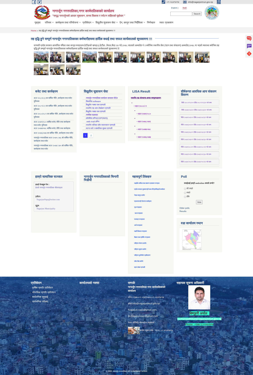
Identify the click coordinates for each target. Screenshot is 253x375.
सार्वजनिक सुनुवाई (40, 297)
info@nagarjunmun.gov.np (146, 303)
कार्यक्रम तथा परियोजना (66, 22)
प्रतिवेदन (87, 22)
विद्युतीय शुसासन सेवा (105, 22)
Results (183, 211)
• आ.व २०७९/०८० (144, 114)
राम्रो (188, 192)
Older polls (184, 208)
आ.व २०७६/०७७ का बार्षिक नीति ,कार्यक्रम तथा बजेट (53, 133)
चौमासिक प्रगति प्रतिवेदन (44, 292)
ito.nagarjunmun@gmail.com (143, 316)
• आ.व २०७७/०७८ (144, 129)
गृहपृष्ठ (38, 22)
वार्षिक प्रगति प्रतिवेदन (42, 287)
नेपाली (185, 8)
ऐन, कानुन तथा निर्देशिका (131, 22)
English (174, 8)
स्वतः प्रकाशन (166, 22)
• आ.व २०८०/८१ (140, 106)
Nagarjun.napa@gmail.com (142, 310)
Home (33, 30)
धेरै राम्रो (190, 188)
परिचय (48, 22)
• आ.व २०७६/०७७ (144, 137)
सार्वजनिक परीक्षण (40, 301)
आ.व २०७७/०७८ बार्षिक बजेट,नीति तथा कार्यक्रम (52, 128)
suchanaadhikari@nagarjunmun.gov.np (199, 319)
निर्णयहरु (151, 22)
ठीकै (188, 196)
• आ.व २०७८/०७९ (144, 121)
